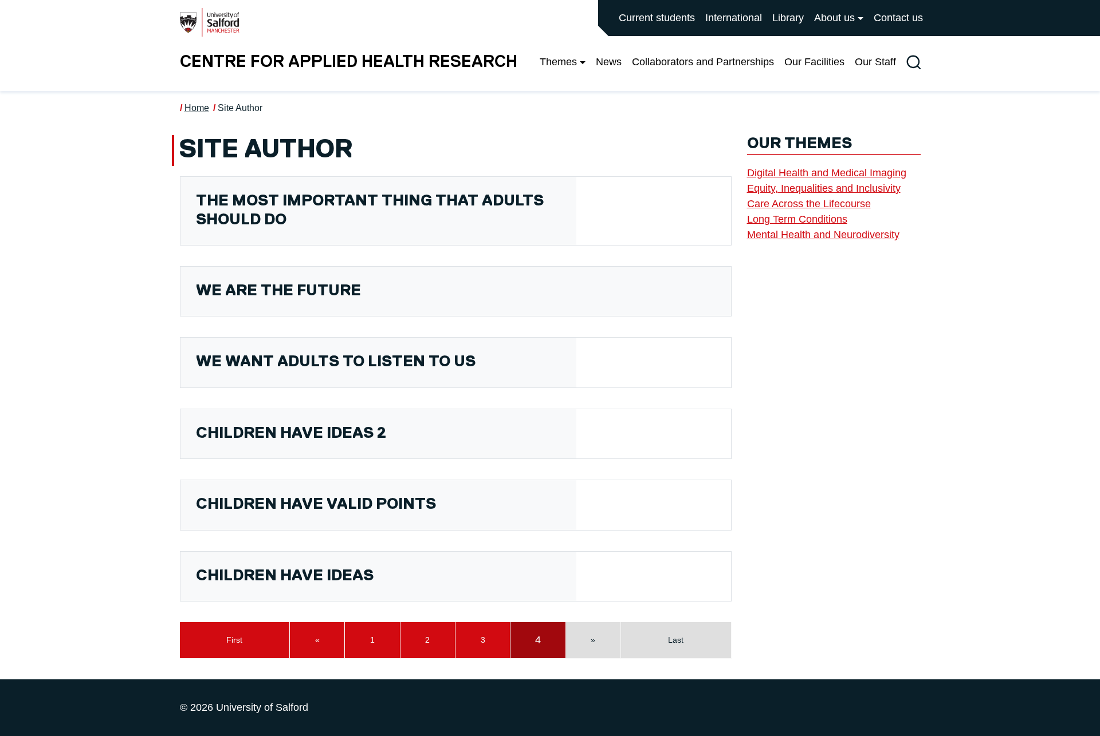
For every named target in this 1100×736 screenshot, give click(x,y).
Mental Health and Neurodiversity (823, 234)
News (609, 62)
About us (834, 17)
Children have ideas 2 (291, 433)
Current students (657, 17)
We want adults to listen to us (336, 362)
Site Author (240, 108)
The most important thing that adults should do (370, 210)
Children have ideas (285, 576)
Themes (558, 62)
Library (788, 17)
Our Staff (875, 62)
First (234, 639)
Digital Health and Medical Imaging (826, 173)
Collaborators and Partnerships (703, 62)
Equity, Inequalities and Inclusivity (824, 188)
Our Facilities (814, 62)
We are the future (278, 291)
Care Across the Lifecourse (809, 203)
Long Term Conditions (797, 219)
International (733, 17)
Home (196, 108)
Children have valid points (316, 504)
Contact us (898, 17)
